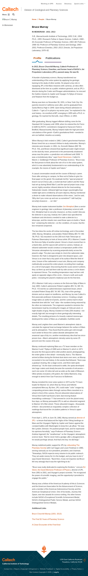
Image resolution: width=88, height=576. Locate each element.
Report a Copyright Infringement (26, 569)
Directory (68, 4)
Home (34, 19)
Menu (4, 15)
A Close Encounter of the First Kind (46, 525)
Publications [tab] (53, 58)
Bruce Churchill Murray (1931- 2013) (47, 514)
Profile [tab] (37, 58)
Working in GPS (47, 4)
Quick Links (79, 4)
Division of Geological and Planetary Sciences (46, 10)
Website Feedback (46, 569)
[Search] (13, 14)
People (41, 19)
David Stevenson (65, 157)
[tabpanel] (59, 297)
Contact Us (8, 569)
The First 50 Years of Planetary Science (48, 519)
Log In (56, 572)
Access (59, 4)
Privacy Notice (77, 569)
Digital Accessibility (62, 569)
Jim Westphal (68, 206)
